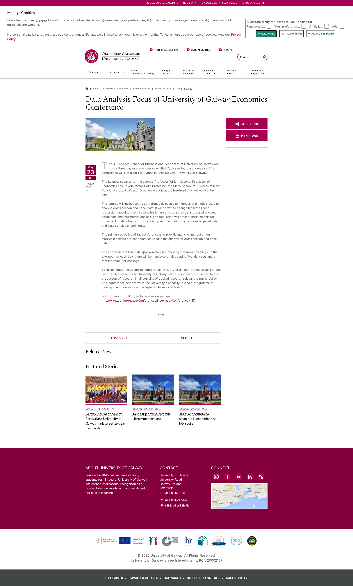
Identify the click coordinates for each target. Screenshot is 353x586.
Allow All (268, 33)
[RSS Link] (261, 476)
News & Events (142, 88)
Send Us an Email (177, 505)
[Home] (86, 88)
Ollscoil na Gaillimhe (164, 2)
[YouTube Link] (238, 476)
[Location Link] (239, 507)
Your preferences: (287, 26)
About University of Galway (111, 88)
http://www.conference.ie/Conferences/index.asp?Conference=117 (148, 300)
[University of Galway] (112, 56)
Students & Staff (254, 2)
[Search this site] (264, 57)
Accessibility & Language (220, 2)
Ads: (335, 26)
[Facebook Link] (227, 476)
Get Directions (176, 499)
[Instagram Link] (216, 476)
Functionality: (256, 26)
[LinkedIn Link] (250, 476)
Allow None (294, 33)
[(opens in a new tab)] (120, 544)
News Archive (163, 88)
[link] (119, 540)
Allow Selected (322, 33)
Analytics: (316, 26)
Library (191, 2)
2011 (177, 88)
